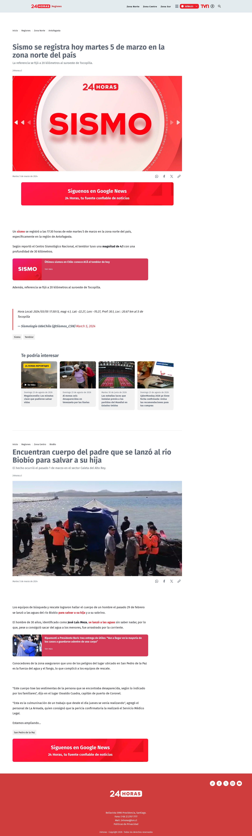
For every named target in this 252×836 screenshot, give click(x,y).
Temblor (29, 337)
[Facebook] (164, 176)
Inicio (15, 30)
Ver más (48, 269)
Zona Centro (150, 6)
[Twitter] (172, 176)
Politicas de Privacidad (126, 824)
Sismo (17, 337)
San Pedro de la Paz (24, 732)
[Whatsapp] (157, 176)
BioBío (53, 444)
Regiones (25, 30)
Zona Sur (166, 6)
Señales (189, 6)
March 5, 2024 (85, 326)
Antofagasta (54, 30)
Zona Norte (133, 6)
